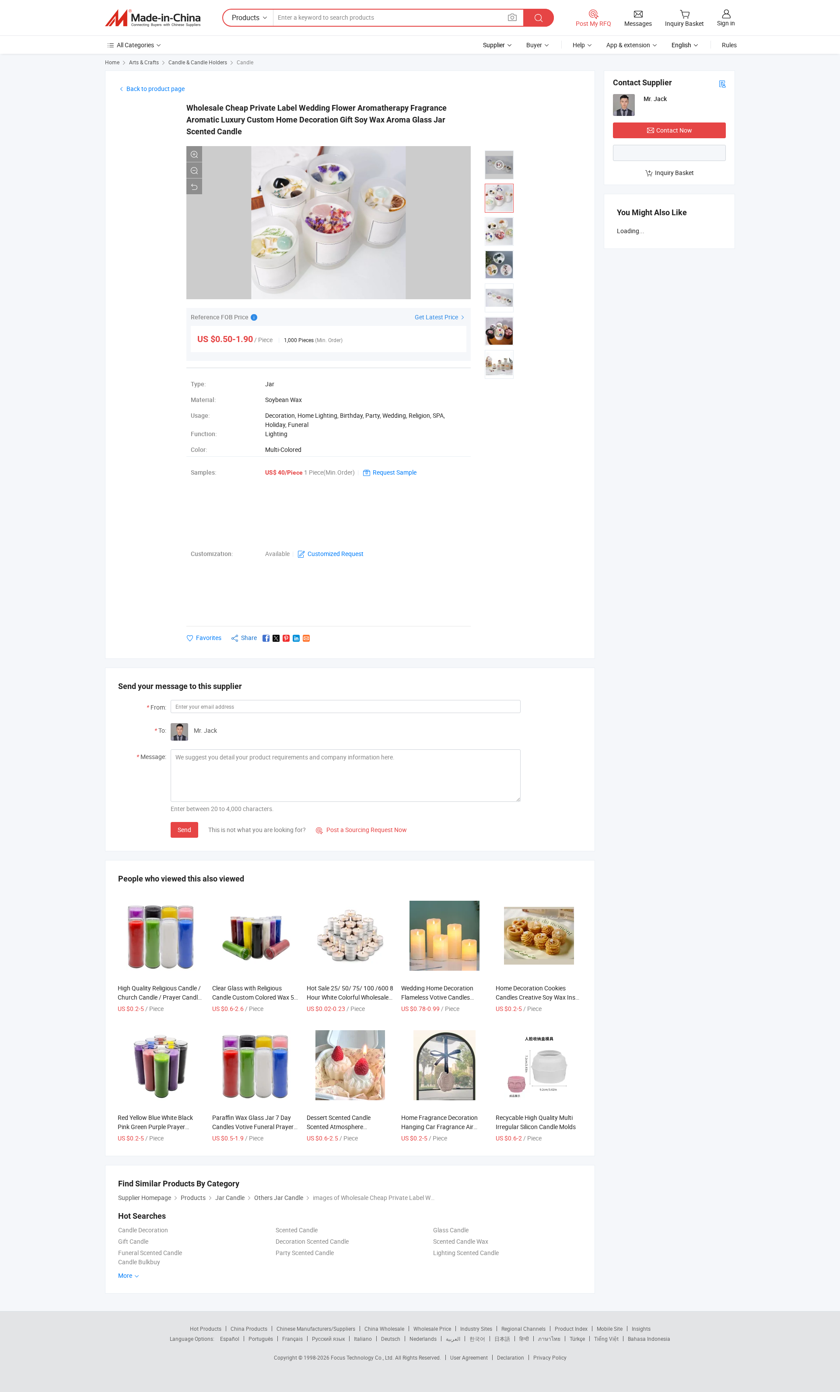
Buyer (534, 45)
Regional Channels (523, 1328)
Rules (729, 45)
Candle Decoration (143, 1230)
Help (579, 45)
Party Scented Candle (305, 1253)
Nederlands (423, 1338)
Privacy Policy (550, 1357)
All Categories (135, 45)
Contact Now (674, 130)
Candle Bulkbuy (139, 1262)
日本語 (502, 1338)
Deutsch (390, 1338)
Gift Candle (133, 1241)
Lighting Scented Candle (466, 1253)
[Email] (306, 638)
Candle (245, 62)
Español (229, 1338)
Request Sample (394, 472)
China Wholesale (384, 1328)
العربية (453, 1338)
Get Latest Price (437, 317)
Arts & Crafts (144, 62)
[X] (276, 638)
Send (184, 829)
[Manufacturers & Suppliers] (152, 18)
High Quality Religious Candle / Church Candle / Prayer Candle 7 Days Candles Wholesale (159, 997)
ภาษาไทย (549, 1338)
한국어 (477, 1338)
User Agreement (469, 1357)
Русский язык (328, 1338)
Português (260, 1338)
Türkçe (577, 1338)
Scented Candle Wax (460, 1241)
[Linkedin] (296, 638)
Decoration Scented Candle (312, 1241)
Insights (641, 1328)
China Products (249, 1328)
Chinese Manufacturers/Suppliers (315, 1328)
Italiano (363, 1338)
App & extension (628, 45)
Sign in (726, 23)
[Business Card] (722, 83)
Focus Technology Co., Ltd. (363, 1357)
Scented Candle (297, 1230)
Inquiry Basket (674, 172)
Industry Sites (476, 1328)
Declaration (510, 1357)
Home (112, 62)
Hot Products (205, 1328)
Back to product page (155, 88)
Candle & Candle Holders (197, 62)
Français (292, 1338)
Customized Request (336, 553)
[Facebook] (266, 638)
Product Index (571, 1328)
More (125, 1275)
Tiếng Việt (606, 1338)
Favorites (208, 637)
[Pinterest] (286, 638)
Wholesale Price (432, 1328)
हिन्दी (524, 1338)
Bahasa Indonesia (649, 1338)
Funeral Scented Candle (150, 1253)
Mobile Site (610, 1328)
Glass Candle (451, 1230)
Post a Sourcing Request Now (361, 829)
